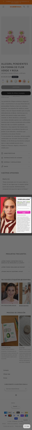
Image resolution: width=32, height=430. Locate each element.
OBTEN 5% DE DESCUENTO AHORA (23, 212)
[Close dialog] (30, 198)
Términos (22, 231)
